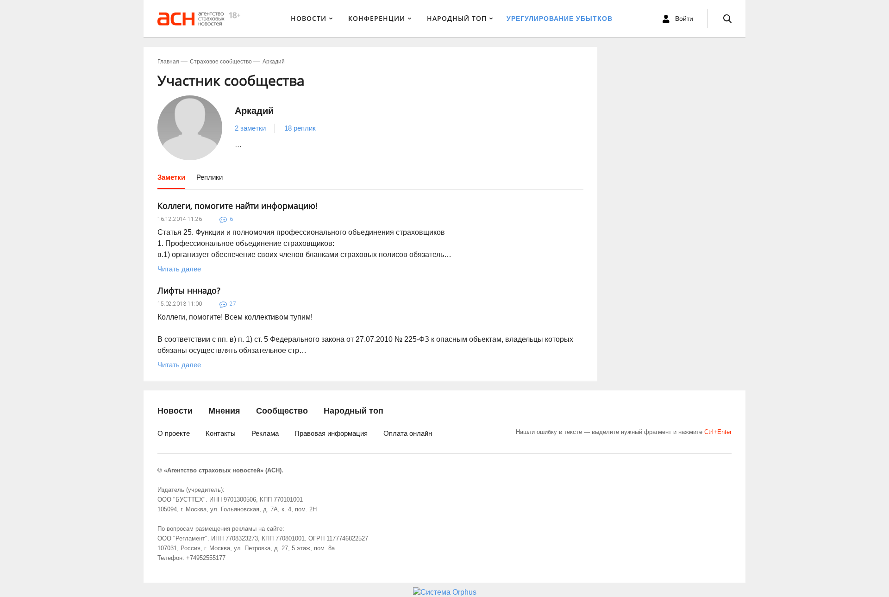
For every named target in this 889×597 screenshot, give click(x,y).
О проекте (173, 433)
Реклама (265, 433)
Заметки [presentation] (171, 177)
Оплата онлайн (407, 433)
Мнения (224, 410)
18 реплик (300, 128)
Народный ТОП (457, 18)
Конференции (376, 18)
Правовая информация (331, 433)
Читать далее (179, 269)
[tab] (171, 180)
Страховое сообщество (221, 61)
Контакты (221, 433)
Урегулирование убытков (560, 18)
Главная (168, 61)
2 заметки (250, 128)
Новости (308, 18)
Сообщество (282, 410)
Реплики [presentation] (209, 177)
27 (233, 304)
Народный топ (353, 410)
